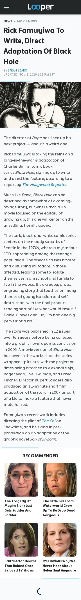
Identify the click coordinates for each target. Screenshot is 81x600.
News (8, 21)
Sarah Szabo (17, 70)
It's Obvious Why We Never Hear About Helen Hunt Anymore (59, 566)
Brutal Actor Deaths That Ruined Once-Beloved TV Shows (20, 566)
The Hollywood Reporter (44, 184)
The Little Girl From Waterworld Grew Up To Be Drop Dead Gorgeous (59, 508)
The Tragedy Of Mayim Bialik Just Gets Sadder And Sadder (18, 508)
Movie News (27, 21)
